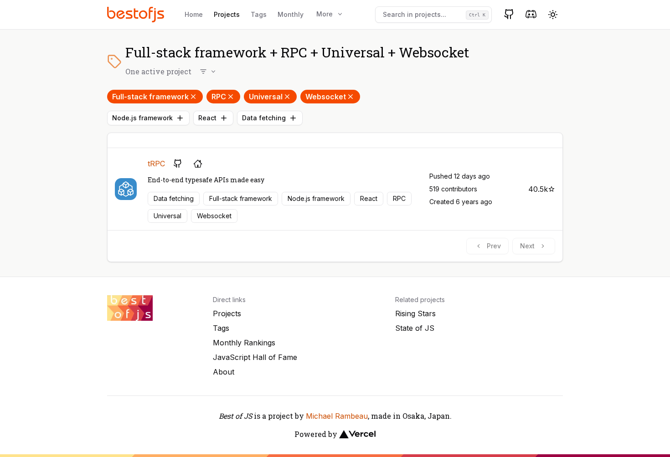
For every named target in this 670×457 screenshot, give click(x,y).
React (207, 118)
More (324, 14)
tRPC (156, 163)
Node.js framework (142, 118)
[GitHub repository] (178, 163)
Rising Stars (415, 313)
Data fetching (264, 118)
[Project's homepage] (198, 163)
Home (194, 14)
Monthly (291, 14)
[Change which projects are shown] (208, 71)
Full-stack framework (150, 96)
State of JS (414, 328)
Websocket (325, 96)
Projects (227, 14)
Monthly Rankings (244, 342)
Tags (259, 14)
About (223, 371)
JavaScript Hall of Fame (255, 357)
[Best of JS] (136, 14)
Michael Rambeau (337, 416)
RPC (218, 96)
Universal (266, 96)
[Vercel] (357, 434)
